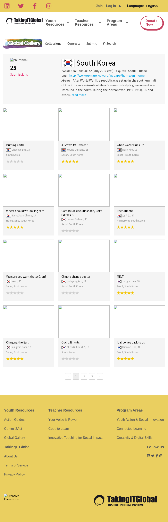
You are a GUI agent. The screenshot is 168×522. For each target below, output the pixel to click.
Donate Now (152, 22)
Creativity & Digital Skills (134, 437)
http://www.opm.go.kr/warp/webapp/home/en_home (107, 75)
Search (110, 43)
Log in (111, 6)
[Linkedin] (7, 6)
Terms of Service (16, 465)
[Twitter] (21, 6)
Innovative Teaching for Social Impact (75, 437)
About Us (11, 456)
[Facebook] (35, 6)
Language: (135, 6)
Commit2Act (13, 428)
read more (79, 95)
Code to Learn (58, 428)
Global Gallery (22, 44)
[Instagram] (49, 6)
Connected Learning (131, 428)
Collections (53, 43)
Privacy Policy (14, 474)
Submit (91, 43)
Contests (73, 43)
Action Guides (14, 419)
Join (99, 6)
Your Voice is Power (63, 419)
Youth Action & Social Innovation (140, 419)
